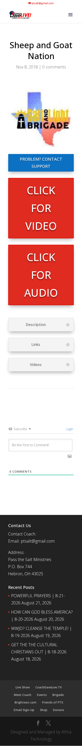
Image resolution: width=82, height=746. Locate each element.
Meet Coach (22, 695)
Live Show (23, 687)
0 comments (54, 67)
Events (42, 695)
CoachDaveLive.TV (48, 687)
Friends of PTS (52, 702)
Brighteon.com (25, 702)
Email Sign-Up (24, 710)
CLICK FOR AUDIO (41, 275)
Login (69, 429)
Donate (58, 710)
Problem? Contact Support (41, 162)
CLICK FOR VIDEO (41, 208)
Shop (43, 710)
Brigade (58, 695)
